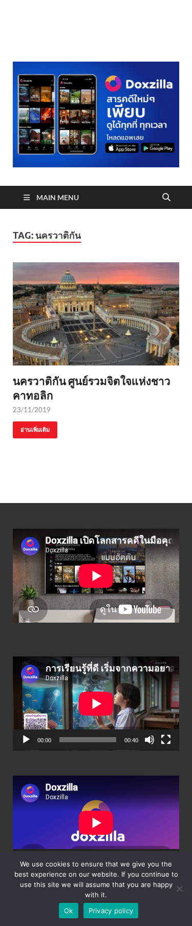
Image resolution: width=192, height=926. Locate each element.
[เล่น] (26, 740)
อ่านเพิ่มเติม (31, 427)
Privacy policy (111, 910)
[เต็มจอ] (166, 740)
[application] (96, 703)
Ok (68, 910)
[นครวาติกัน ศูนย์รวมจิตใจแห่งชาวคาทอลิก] (96, 313)
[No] (179, 888)
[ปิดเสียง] (149, 740)
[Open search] (166, 197)
